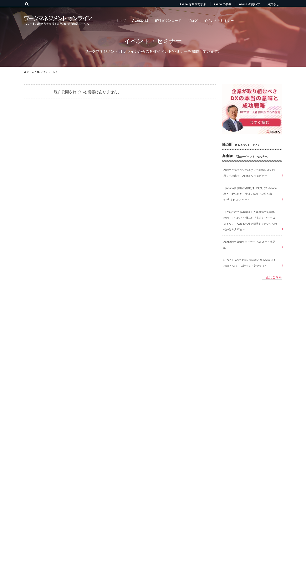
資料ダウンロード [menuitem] (168, 20)
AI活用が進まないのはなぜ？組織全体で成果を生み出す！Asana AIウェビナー (249, 173)
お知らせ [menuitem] (273, 4)
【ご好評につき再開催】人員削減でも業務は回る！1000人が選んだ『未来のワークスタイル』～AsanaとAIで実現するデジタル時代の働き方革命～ (250, 220)
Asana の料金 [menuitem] (222, 4)
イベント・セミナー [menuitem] (219, 20)
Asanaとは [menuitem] (140, 20)
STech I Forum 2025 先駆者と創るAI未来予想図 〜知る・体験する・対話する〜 (249, 263)
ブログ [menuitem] (193, 20)
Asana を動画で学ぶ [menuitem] (192, 4)
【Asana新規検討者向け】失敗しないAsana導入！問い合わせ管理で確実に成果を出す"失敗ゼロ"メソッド (250, 194)
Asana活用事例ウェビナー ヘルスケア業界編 (249, 244)
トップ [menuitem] (121, 20)
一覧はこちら (272, 277)
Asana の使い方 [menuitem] (249, 4)
